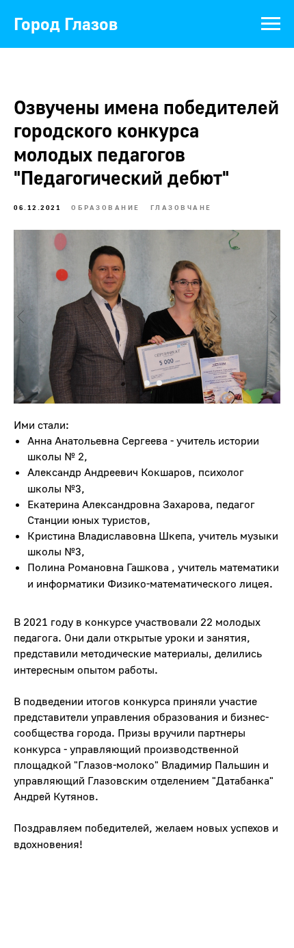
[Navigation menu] (270, 24)
